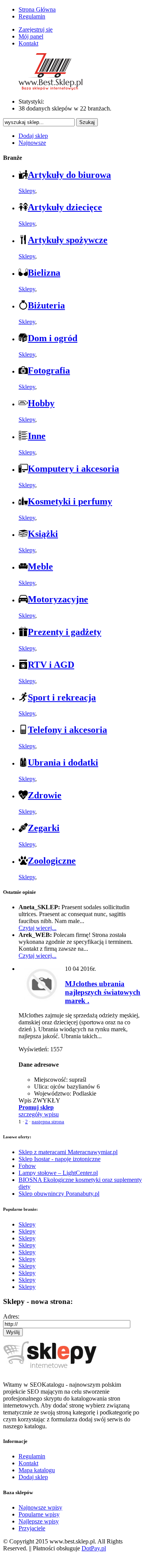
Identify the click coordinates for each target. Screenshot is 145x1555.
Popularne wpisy (39, 1514)
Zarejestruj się (36, 29)
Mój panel (31, 36)
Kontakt (28, 43)
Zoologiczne (52, 861)
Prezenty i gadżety (64, 632)
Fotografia (49, 370)
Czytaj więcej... (37, 928)
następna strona (48, 1121)
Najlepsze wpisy (39, 1521)
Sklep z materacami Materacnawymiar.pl (68, 1152)
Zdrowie (44, 795)
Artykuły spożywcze (67, 240)
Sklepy (27, 191)
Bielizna (44, 273)
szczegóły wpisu (39, 1114)
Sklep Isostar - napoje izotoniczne (60, 1159)
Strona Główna (37, 9)
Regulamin (32, 16)
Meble (40, 566)
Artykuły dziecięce (65, 207)
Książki (43, 534)
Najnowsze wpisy (40, 1507)
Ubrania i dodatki (63, 762)
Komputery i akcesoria (73, 469)
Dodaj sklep (33, 135)
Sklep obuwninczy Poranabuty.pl (59, 1193)
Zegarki (44, 828)
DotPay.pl (94, 1548)
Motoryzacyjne (58, 599)
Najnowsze (32, 142)
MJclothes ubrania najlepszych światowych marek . (102, 992)
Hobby (41, 403)
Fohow (27, 1166)
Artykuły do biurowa (69, 175)
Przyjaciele (32, 1528)
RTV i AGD (51, 665)
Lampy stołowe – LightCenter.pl (58, 1173)
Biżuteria (46, 305)
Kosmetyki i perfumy (70, 501)
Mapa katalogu (37, 1470)
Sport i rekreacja (62, 697)
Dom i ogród (52, 338)
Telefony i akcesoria (67, 730)
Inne (37, 436)
